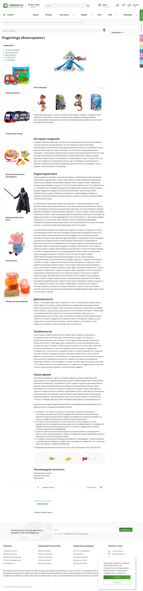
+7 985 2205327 (117, 551)
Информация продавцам (83, 546)
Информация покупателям (49, 546)
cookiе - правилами (117, 573)
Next (103, 88)
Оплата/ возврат (44, 560)
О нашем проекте (10, 551)
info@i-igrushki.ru (118, 554)
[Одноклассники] (141, 43)
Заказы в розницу (45, 557)
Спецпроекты (78, 554)
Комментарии (42, 504)
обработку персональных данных (76, 534)
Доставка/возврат (45, 563)
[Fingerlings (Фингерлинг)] (69, 61)
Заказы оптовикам (45, 554)
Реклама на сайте (80, 560)
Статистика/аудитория (12, 560)
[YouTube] (141, 36)
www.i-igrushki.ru (75, 571)
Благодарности (9, 563)
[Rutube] (141, 40)
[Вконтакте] (141, 47)
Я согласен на (71, 534)
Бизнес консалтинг (80, 563)
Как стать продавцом (81, 551)
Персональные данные (12, 557)
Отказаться (117, 582)
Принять (117, 577)
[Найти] (88, 5)
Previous (99, 88)
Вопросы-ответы (44, 551)
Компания (7, 546)
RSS (104, 30)
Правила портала (10, 554)
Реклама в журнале (80, 557)
